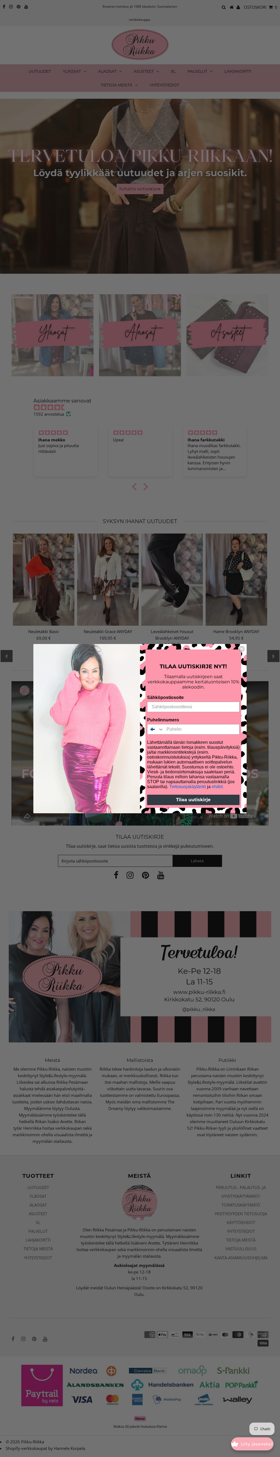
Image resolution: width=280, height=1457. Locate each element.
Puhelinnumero (163, 720)
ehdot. (218, 786)
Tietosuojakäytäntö (187, 786)
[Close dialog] (241, 649)
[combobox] (155, 729)
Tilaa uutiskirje (193, 799)
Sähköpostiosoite (165, 697)
